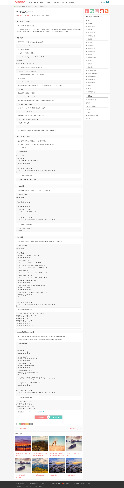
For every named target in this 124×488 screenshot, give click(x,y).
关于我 (88, 483)
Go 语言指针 (89, 64)
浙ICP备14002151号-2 (54, 483)
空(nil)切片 (88, 109)
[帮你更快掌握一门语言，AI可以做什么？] (23, 443)
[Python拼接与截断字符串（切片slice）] (23, 465)
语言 (31, 424)
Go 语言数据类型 (90, 36)
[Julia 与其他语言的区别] (40, 465)
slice (23, 424)
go (19, 424)
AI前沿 (36, 2)
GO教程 (20, 15)
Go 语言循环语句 (90, 51)
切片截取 (88, 112)
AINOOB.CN (33, 483)
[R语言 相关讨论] (74, 465)
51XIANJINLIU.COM (28, 486)
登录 (104, 2)
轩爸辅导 (36, 486)
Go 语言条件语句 (90, 48)
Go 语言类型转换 (90, 82)
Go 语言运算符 (90, 45)
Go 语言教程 (89, 23)
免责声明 (83, 483)
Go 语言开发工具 (90, 92)
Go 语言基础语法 (90, 33)
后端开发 (49, 2)
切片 (27, 424)
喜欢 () (42, 417)
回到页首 (88, 118)
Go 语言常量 (89, 42)
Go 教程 (88, 20)
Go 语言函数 (89, 54)
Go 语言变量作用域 (91, 57)
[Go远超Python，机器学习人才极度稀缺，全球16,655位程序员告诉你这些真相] (57, 443)
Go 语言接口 (89, 85)
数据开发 (56, 2)
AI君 (28, 15)
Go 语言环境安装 (90, 26)
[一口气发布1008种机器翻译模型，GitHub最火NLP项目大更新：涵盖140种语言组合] (40, 443)
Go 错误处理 (89, 89)
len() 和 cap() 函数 (90, 106)
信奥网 (40, 486)
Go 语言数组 (89, 61)
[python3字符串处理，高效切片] (74, 443)
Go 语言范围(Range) (73, 429)
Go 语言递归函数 (90, 79)
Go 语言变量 (89, 39)
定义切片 (88, 103)
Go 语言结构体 (22, 429)
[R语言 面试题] (57, 465)
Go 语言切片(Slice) (24, 11)
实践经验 (71, 2)
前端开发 (64, 2)
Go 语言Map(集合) (91, 76)
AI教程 (42, 2)
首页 (30, 2)
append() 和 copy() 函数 (92, 115)
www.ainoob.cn (30, 412)
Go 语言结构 (89, 29)
